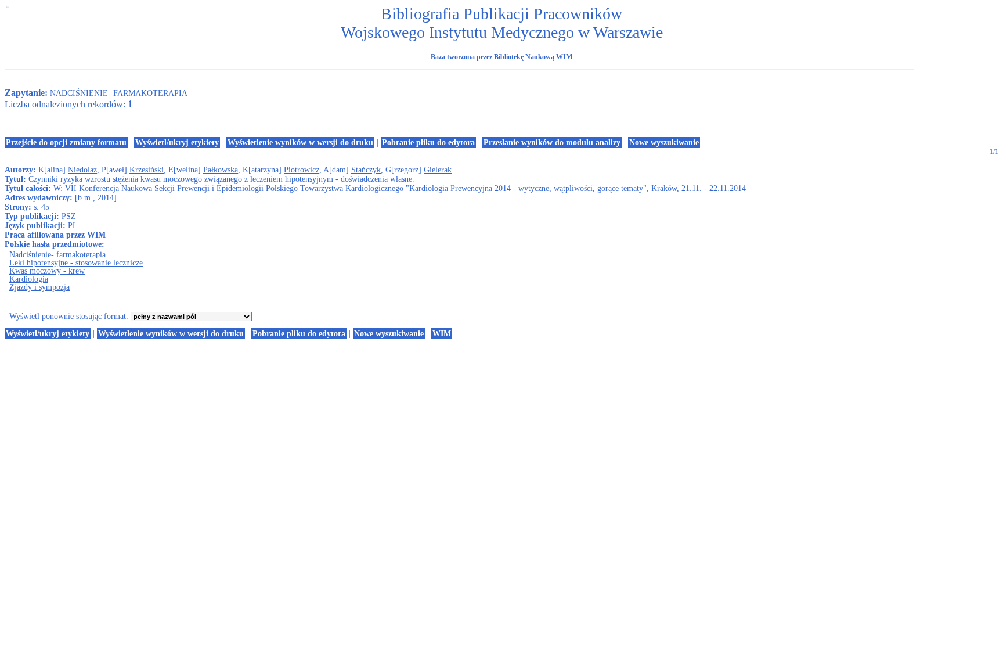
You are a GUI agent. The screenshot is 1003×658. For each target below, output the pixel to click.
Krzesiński (146, 170)
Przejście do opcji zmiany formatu (66, 142)
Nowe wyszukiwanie (664, 142)
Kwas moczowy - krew (47, 271)
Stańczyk (366, 170)
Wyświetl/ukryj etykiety (177, 142)
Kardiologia (28, 279)
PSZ (69, 216)
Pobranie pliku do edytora (428, 142)
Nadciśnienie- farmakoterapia (57, 254)
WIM (441, 333)
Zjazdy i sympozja (39, 287)
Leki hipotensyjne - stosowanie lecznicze (76, 262)
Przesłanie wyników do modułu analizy (552, 142)
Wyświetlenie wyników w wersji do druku (300, 142)
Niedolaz (82, 170)
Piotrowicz (301, 170)
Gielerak (438, 170)
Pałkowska (220, 170)
